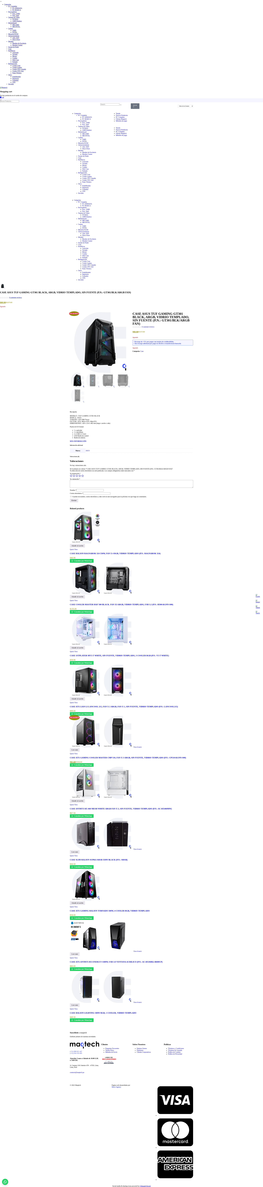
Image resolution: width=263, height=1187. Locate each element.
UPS (13, 82)
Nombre (73, 490)
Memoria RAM (13, 34)
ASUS (88, 451)
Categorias (7, 4)
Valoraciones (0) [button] (74, 456)
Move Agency (116, 1087)
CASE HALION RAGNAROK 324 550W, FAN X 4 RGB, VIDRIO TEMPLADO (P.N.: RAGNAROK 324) (115, 553)
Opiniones (140, 1050)
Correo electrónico (76, 493)
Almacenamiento (13, 36)
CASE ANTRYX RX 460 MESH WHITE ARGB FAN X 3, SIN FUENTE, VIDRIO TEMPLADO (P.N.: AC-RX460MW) (121, 809)
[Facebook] (72, 1077)
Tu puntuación (75, 473)
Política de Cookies (174, 1052)
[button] (2, 97)
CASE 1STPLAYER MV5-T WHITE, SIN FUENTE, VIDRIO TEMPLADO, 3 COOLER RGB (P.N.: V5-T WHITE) (119, 655)
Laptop (10, 28)
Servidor (11, 84)
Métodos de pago (121, 121)
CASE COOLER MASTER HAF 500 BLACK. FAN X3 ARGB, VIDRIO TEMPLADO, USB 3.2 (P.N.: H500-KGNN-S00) (121, 604)
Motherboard (12, 23)
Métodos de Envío (111, 1052)
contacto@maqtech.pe (77, 1072)
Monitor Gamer (17, 45)
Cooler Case (16, 65)
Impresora (15, 78)
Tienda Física (109, 1050)
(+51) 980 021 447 (76, 1051)
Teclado (14, 54)
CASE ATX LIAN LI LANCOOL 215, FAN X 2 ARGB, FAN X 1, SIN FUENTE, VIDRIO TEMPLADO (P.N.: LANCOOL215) (124, 707)
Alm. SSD (15, 38)
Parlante (15, 62)
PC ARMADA (17, 8)
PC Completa (12, 6)
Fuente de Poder (13, 47)
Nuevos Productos (122, 115)
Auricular (15, 52)
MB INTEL (16, 26)
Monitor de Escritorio (19, 43)
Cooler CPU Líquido (19, 69)
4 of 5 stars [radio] (79, 476)
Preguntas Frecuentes (112, 1048)
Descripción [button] (73, 412)
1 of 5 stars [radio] (71, 476)
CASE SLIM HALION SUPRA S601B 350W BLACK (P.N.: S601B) (98, 860)
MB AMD (15, 25)
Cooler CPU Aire (18, 71)
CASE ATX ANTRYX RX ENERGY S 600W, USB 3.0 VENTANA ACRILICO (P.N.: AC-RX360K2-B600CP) (116, 962)
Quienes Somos (142, 1048)
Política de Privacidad (175, 1054)
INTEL (14, 32)
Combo (14, 58)
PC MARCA (16, 10)
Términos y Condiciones (176, 1048)
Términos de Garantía (175, 1050)
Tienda (118, 113)
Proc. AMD (16, 14)
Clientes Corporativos (144, 1052)
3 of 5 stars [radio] (77, 476)
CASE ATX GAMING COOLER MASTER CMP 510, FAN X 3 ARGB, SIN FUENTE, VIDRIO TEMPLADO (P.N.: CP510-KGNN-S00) (128, 758)
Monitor (10, 41)
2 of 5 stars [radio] (74, 476)
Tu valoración (75, 479)
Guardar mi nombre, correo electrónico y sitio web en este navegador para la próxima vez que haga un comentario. (109, 497)
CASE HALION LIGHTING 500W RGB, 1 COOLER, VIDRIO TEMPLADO (103, 1013)
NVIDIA (15, 19)
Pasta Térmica (16, 73)
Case (9, 49)
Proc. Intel (15, 15)
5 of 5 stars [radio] (82, 476)
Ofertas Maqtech (121, 119)
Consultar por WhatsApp (83, 561)
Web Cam (15, 60)
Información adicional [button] (76, 445)
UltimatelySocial (145, 1186)
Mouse (14, 56)
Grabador (15, 80)
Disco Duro (16, 39)
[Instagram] (79, 1077)
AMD (14, 30)
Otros (10, 75)
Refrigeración (12, 64)
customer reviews (15, 297)
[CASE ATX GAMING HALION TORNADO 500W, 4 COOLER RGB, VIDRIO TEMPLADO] (86, 900)
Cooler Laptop (17, 67)
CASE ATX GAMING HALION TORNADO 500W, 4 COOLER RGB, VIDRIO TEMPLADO (110, 911)
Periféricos (11, 51)
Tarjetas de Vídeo (14, 17)
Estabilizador (16, 77)
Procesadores (12, 12)
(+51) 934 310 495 (76, 1053)
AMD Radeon (17, 21)
